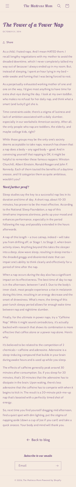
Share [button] (9, 42)
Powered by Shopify (51, 480)
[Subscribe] (57, 465)
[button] (7, 6)
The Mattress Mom (32, 480)
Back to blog (41, 440)
